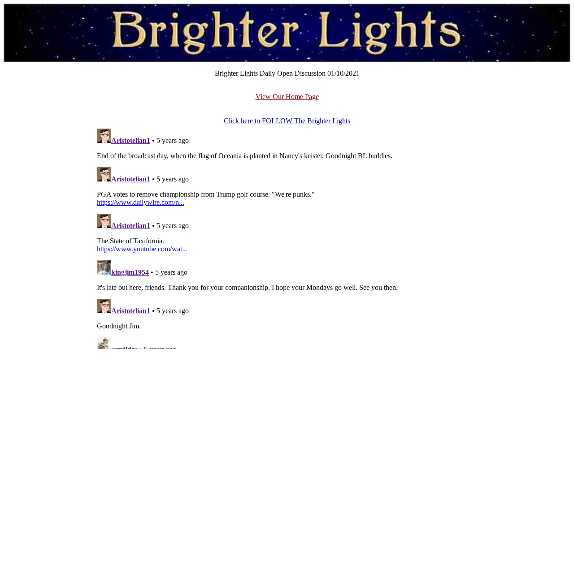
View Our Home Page (287, 96)
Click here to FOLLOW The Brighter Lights (287, 121)
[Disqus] (287, 237)
